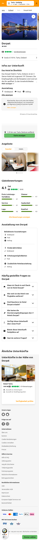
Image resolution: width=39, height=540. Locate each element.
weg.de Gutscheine (8, 464)
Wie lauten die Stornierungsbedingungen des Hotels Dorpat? (19, 312)
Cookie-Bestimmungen (9, 439)
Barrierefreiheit (7, 503)
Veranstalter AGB (7, 489)
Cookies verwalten (8, 443)
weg (3, 10)
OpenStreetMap (32, 114)
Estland (10, 10)
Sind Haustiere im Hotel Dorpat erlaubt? (16, 303)
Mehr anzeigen (11, 107)
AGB (3, 486)
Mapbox (23, 114)
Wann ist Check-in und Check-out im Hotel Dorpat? (19, 286)
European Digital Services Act (11, 499)
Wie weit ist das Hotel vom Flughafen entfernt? (18, 295)
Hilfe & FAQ (5, 457)
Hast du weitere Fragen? (17, 338)
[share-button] (33, 16)
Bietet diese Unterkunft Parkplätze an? (17, 331)
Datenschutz (6, 496)
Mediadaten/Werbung (9, 446)
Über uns (4, 432)
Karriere (4, 436)
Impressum (5, 493)
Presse (4, 449)
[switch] (4, 537)
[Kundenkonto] (36, 3)
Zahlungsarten (6, 461)
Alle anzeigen (7, 95)
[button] (19, 26)
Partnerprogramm (7, 471)
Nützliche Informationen (9, 474)
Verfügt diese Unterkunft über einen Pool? (17, 322)
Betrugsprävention (8, 478)
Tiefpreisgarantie (7, 468)
